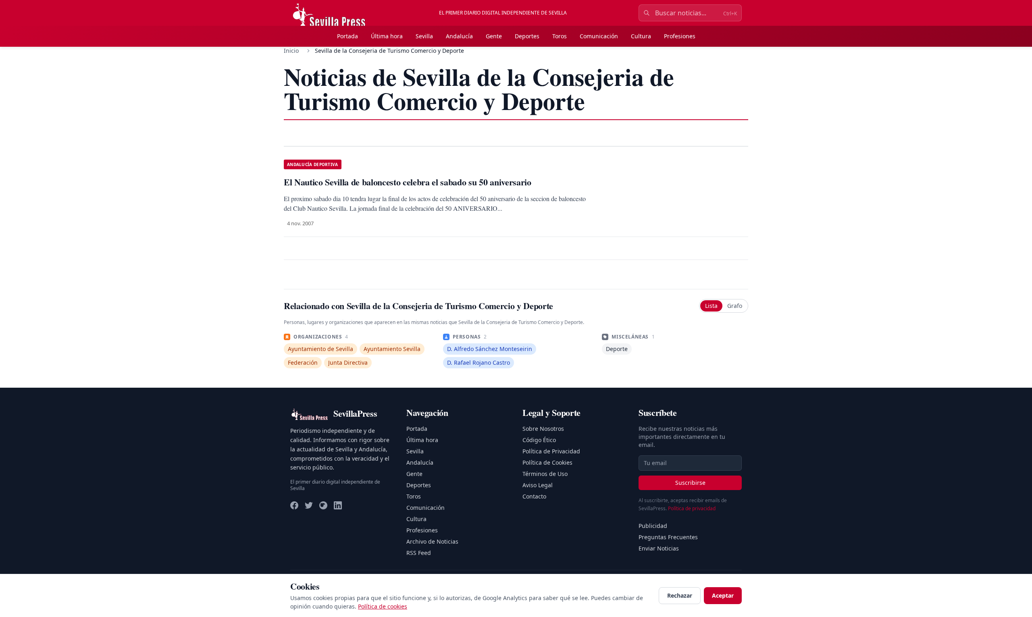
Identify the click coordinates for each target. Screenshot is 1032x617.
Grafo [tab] (734, 306)
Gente (494, 36)
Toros (559, 36)
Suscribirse (690, 482)
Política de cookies (382, 606)
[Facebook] (294, 505)
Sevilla (424, 36)
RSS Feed (418, 553)
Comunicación (599, 36)
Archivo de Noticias (432, 541)
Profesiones (679, 36)
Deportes (527, 36)
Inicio (291, 50)
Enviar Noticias (659, 548)
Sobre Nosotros (543, 428)
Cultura (641, 36)
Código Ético (539, 440)
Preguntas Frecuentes (668, 537)
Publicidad (653, 526)
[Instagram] (323, 505)
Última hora (387, 36)
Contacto (534, 496)
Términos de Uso (545, 474)
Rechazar (679, 595)
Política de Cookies (547, 462)
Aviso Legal (537, 485)
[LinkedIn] (338, 505)
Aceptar (723, 595)
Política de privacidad (692, 508)
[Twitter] (309, 505)
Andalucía (459, 36)
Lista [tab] (711, 306)
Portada (347, 36)
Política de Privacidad (551, 451)
